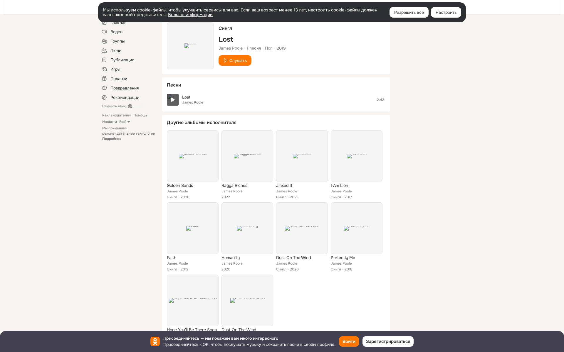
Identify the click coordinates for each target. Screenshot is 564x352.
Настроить (446, 12)
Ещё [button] (122, 121)
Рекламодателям (116, 115)
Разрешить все (409, 12)
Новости (109, 121)
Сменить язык (113, 106)
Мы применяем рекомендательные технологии (128, 133)
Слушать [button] (238, 60)
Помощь (140, 115)
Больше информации (190, 15)
